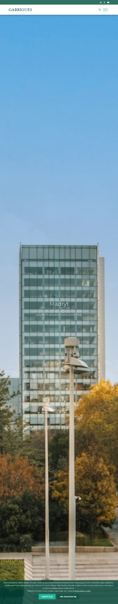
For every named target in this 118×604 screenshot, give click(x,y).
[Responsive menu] (105, 9)
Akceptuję (47, 596)
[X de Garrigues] (104, 2)
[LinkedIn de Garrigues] (101, 2)
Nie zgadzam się (68, 596)
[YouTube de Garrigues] (108, 2)
